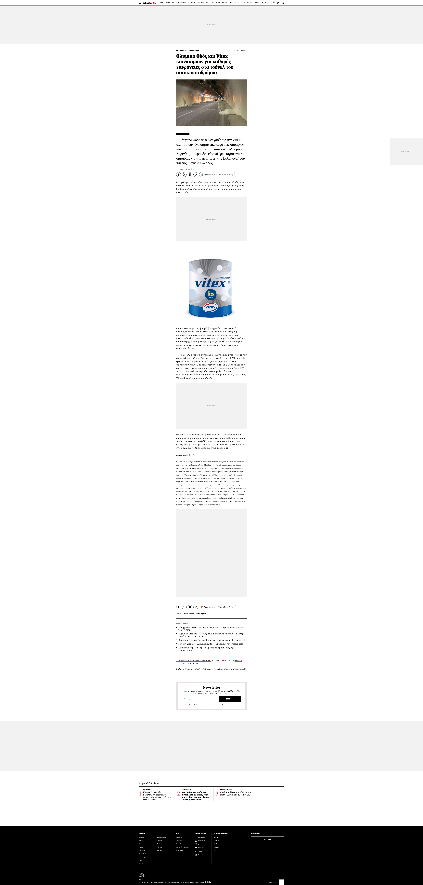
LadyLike (217, 847)
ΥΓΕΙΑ (243, 2)
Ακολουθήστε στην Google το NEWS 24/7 (193, 660)
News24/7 (217, 837)
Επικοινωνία (180, 850)
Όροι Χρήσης (180, 843)
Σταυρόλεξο (210, 669)
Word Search (239, 669)
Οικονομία (142, 850)
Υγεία (140, 860)
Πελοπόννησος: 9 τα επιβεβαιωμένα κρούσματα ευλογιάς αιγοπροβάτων (205, 649)
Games (188, 669)
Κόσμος (141, 843)
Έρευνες (141, 863)
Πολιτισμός (142, 853)
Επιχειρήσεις (181, 50)
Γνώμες (141, 847)
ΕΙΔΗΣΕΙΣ (259, 2)
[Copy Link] (195, 174)
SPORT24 (217, 840)
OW (215, 850)
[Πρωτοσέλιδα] (266, 2)
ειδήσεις (238, 660)
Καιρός (250, 2)
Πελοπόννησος (193, 50)
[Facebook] (178, 174)
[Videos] (270, 2)
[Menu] (140, 3)
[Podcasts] (274, 2)
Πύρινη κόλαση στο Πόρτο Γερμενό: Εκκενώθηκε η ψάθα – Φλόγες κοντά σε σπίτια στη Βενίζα (210, 635)
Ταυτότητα (179, 840)
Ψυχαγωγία (142, 857)
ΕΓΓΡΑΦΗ (267, 839)
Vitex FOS (184, 355)
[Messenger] (190, 174)
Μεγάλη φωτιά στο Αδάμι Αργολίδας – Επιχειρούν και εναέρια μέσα (210, 643)
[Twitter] (184, 174)
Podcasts (160, 843)
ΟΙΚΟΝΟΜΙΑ (181, 2)
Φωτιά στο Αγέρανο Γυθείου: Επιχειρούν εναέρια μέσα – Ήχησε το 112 (211, 640)
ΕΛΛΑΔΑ (161, 2)
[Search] (282, 2)
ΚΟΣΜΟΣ (191, 2)
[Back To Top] (281, 882)
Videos (159, 847)
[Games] (277, 2)
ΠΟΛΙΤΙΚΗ (170, 2)
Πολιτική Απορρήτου (182, 847)
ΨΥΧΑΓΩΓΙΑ (234, 2)
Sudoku (220, 669)
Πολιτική (141, 840)
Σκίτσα (159, 840)
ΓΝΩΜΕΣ (200, 2)
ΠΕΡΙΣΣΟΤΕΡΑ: (182, 623)
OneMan (216, 843)
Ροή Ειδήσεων (161, 837)
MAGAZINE (210, 2)
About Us (179, 837)
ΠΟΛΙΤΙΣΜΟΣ (221, 2)
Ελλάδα (141, 837)
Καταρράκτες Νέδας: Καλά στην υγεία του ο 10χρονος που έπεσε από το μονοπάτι (211, 628)
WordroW (228, 669)
